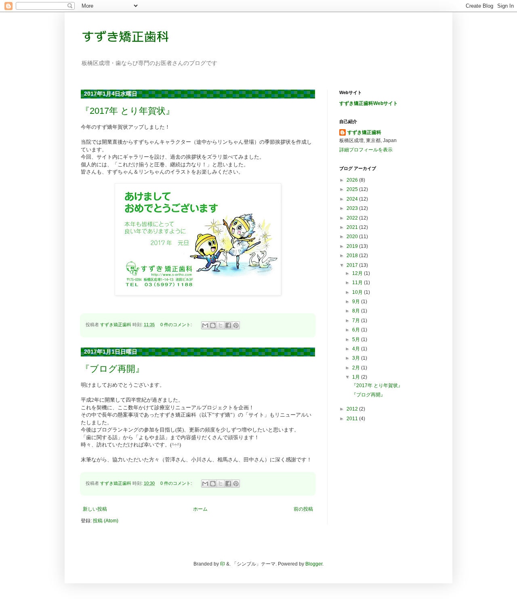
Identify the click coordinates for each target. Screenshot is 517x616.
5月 (356, 339)
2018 (353, 255)
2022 (353, 218)
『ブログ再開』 (112, 369)
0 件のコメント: (176, 324)
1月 (356, 377)
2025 (353, 189)
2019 (353, 246)
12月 (358, 273)
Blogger (313, 564)
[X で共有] (220, 325)
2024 (353, 199)
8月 (356, 311)
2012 (353, 409)
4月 (356, 349)
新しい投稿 (95, 509)
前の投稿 (303, 509)
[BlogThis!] (213, 325)
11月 (358, 282)
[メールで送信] (205, 325)
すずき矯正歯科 (364, 132)
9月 (356, 301)
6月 (356, 330)
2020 (353, 236)
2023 (353, 208)
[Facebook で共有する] (228, 325)
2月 (356, 368)
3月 (356, 358)
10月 (358, 292)
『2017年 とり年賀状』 (127, 111)
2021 (353, 227)
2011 (353, 418)
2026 (353, 180)
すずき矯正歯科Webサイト (368, 103)
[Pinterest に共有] (236, 325)
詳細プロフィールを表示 (366, 150)
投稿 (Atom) (105, 521)
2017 (353, 265)
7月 (356, 320)
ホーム (200, 509)
